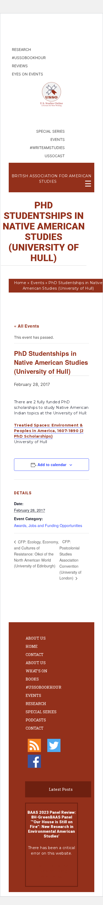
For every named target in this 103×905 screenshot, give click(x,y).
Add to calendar (52, 464)
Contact (35, 654)
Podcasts (36, 719)
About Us (36, 638)
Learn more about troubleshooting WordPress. (51, 871)
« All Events (26, 326)
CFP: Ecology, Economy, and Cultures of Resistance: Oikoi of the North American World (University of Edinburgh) (36, 553)
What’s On (36, 670)
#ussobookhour (43, 687)
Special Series (41, 711)
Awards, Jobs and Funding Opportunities (48, 525)
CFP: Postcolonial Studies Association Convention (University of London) (70, 560)
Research (36, 703)
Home (20, 282)
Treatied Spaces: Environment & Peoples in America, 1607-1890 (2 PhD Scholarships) (48, 431)
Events (37, 282)
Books (32, 679)
